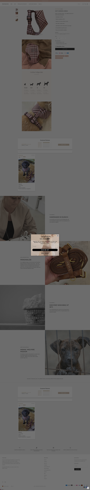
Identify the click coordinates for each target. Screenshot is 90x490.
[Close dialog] (58, 235)
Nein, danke (45, 253)
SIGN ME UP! (45, 250)
